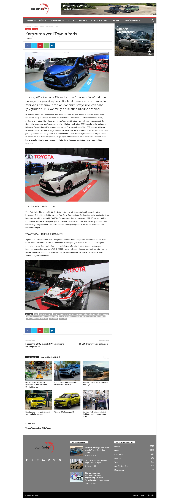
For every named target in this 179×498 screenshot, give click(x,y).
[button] (152, 20)
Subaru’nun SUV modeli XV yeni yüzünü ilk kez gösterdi (44, 345)
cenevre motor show (67, 314)
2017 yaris (43, 314)
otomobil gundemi (65, 316)
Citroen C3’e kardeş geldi (64, 412)
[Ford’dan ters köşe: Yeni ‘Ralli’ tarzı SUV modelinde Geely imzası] (76, 451)
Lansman (82, 20)
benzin (56, 314)
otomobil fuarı (52, 316)
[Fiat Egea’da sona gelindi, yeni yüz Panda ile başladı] (38, 400)
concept (79, 314)
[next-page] (108, 357)
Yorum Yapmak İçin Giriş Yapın (38, 428)
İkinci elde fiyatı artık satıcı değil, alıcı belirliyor (96, 461)
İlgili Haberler (32, 357)
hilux (99, 314)
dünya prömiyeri (89, 314)
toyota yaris (100, 316)
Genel (30, 20)
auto (49, 314)
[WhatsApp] (46, 45)
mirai (28, 316)
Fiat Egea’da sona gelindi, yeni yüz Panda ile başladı (37, 413)
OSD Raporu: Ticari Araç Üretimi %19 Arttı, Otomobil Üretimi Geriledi (36, 384)
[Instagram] (38, 460)
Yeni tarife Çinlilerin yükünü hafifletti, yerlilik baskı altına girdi (94, 414)
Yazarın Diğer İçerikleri (49, 357)
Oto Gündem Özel (132, 20)
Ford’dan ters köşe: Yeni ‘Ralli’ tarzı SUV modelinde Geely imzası (97, 449)
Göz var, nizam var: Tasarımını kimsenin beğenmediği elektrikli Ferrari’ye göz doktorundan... (97, 476)
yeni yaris (63, 319)
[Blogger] (28, 460)
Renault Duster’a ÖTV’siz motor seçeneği (95, 383)
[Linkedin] (52, 45)
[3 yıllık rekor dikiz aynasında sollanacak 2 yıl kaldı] (67, 371)
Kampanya (56, 20)
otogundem (41, 316)
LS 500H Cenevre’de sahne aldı (94, 343)
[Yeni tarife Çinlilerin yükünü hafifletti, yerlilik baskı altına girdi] (96, 400)
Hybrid (105, 314)
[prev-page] (105, 357)
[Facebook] (28, 45)
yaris (28, 319)
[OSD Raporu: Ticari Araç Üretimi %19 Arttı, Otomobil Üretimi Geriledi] (38, 371)
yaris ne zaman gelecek (39, 319)
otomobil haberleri (80, 316)
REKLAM (135, 495)
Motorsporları (99, 20)
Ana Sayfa (28, 26)
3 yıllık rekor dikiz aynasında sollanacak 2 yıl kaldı (65, 383)
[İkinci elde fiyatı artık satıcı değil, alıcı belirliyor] (76, 464)
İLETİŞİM (151, 495)
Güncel (43, 20)
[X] (34, 45)
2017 (36, 314)
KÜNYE (143, 495)
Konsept (115, 20)
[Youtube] (60, 460)
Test (69, 20)
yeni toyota (53, 319)
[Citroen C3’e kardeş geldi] (67, 400)
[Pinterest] (40, 45)
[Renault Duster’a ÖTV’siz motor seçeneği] (96, 371)
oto (33, 316)
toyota (91, 316)
